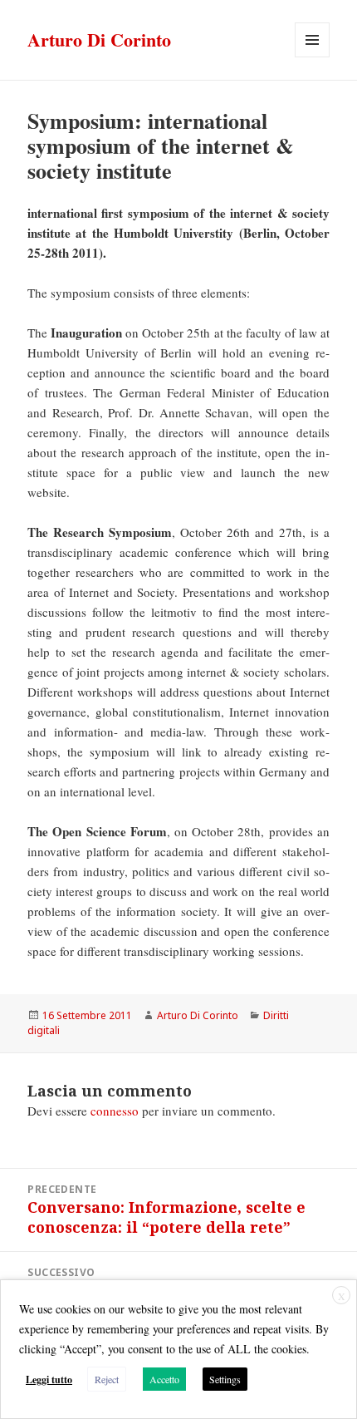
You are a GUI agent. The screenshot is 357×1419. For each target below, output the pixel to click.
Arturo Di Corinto (99, 39)
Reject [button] (107, 1379)
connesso (114, 1110)
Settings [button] (225, 1379)
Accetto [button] (164, 1379)
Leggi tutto (49, 1379)
